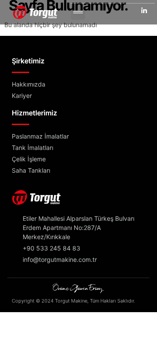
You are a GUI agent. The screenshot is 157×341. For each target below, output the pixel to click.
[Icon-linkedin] (144, 10)
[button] (78, 12)
